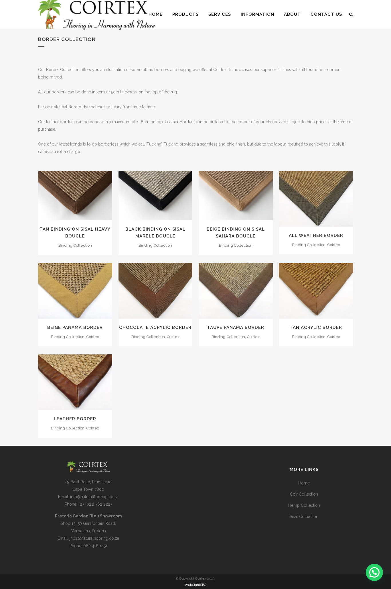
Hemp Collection (304, 505)
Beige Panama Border (75, 327)
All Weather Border (316, 235)
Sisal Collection (304, 516)
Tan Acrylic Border (316, 327)
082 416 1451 (95, 545)
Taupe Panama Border (235, 327)
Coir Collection (304, 494)
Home (304, 483)
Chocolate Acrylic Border (155, 327)
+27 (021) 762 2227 (95, 504)
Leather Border (75, 418)
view (88, 195)
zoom (63, 195)
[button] (374, 572)
